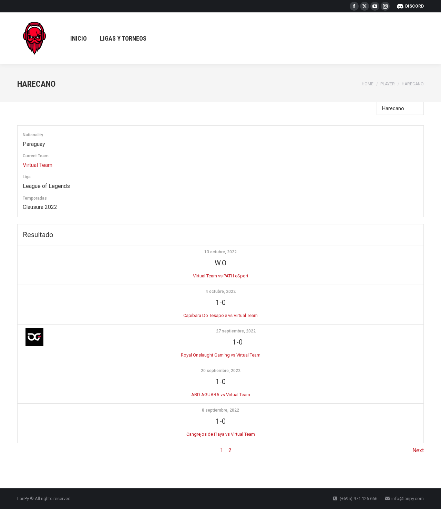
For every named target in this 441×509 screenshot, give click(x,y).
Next (418, 450)
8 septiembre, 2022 (220, 410)
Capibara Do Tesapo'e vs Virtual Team (220, 315)
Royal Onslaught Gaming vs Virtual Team (220, 355)
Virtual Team (37, 165)
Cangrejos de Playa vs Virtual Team (220, 434)
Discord (414, 6)
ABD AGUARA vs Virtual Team (220, 394)
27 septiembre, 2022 (236, 331)
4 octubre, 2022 (221, 291)
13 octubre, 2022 (220, 252)
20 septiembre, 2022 (220, 370)
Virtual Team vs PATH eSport (220, 275)
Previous (28, 450)
